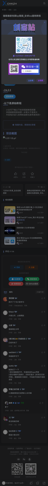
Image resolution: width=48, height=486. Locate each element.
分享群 (40, 81)
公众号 (30, 81)
